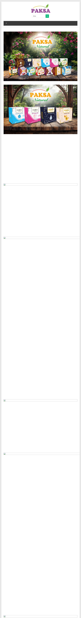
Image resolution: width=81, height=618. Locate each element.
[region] (40, 109)
